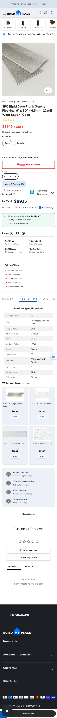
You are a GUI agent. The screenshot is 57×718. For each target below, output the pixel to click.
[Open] (7, 711)
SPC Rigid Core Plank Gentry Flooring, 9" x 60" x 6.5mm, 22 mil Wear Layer (33, 34)
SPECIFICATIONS (28, 299)
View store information (18, 223)
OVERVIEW (8, 299)
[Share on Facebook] (17, 233)
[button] (52, 12)
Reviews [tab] (12, 566)
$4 (9, 34)
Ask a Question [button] (30, 557)
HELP (44, 4)
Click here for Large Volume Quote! (20, 157)
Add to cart (28, 713)
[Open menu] (4, 13)
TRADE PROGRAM (18, 4)
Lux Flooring (7, 101)
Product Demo (32, 164)
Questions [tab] (29, 566)
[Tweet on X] (11, 233)
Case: (5, 171)
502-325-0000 (33, 4)
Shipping (6, 132)
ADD (15, 417)
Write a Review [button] (30, 550)
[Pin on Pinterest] (23, 233)
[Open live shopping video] (54, 356)
